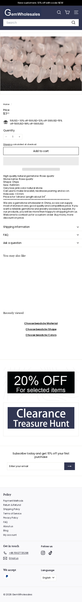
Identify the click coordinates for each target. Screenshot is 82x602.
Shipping (7, 144)
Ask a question (12, 243)
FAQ (5, 235)
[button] (41, 161)
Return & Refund (12, 505)
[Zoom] (76, 88)
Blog (5, 530)
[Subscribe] (69, 466)
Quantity (8, 130)
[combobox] (41, 22)
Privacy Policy (10, 517)
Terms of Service (12, 513)
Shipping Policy (11, 509)
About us (8, 526)
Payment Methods (13, 500)
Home (6, 104)
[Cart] (67, 12)
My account (10, 535)
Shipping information (16, 227)
